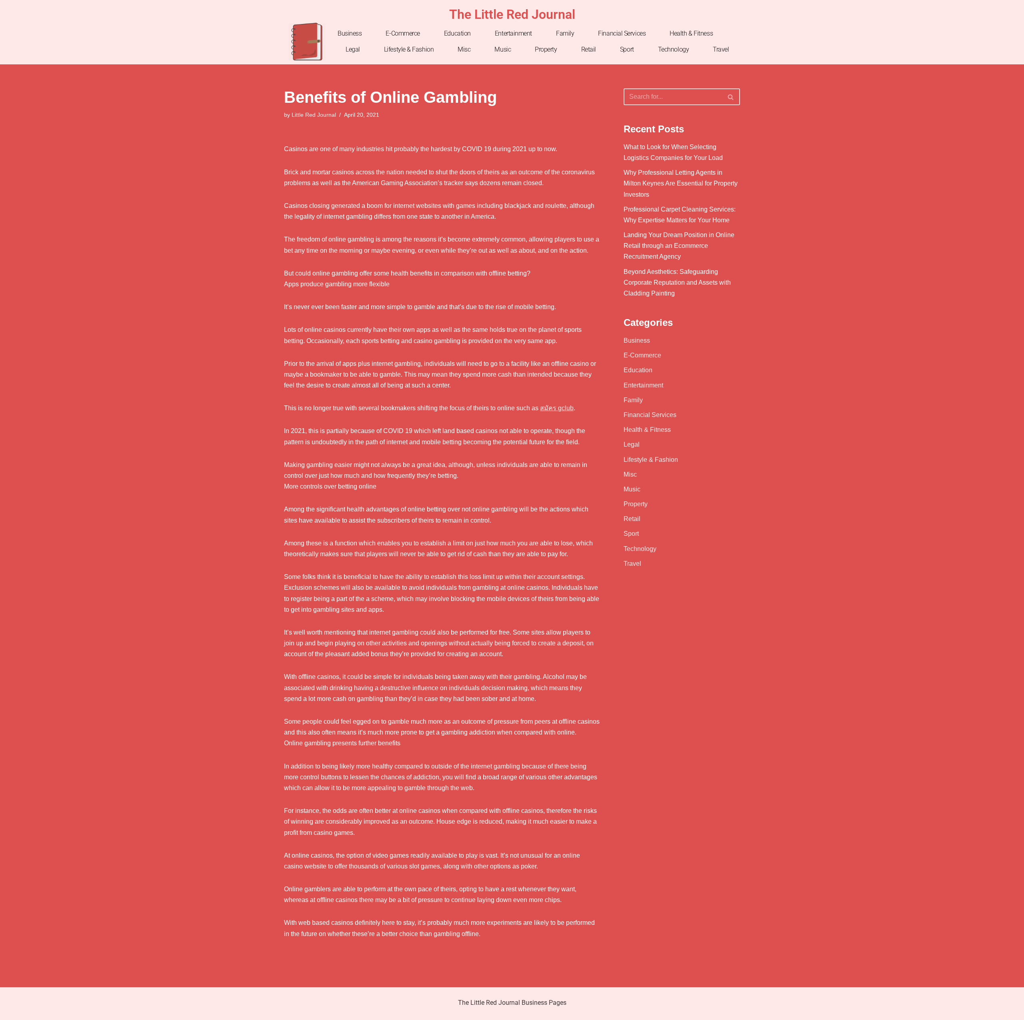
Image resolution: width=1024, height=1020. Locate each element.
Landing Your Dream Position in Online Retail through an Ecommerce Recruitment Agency (679, 246)
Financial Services (622, 33)
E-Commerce (403, 33)
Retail (588, 49)
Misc (464, 49)
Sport (627, 49)
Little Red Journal (314, 115)
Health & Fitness (691, 33)
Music (502, 49)
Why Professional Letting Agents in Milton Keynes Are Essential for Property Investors (681, 183)
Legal (353, 49)
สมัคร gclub (557, 408)
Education (457, 33)
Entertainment (513, 33)
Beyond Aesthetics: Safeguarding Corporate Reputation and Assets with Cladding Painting (677, 282)
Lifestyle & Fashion (409, 49)
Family (565, 33)
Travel (721, 49)
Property (546, 49)
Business (350, 33)
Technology (673, 49)
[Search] (731, 96)
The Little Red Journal (512, 14)
